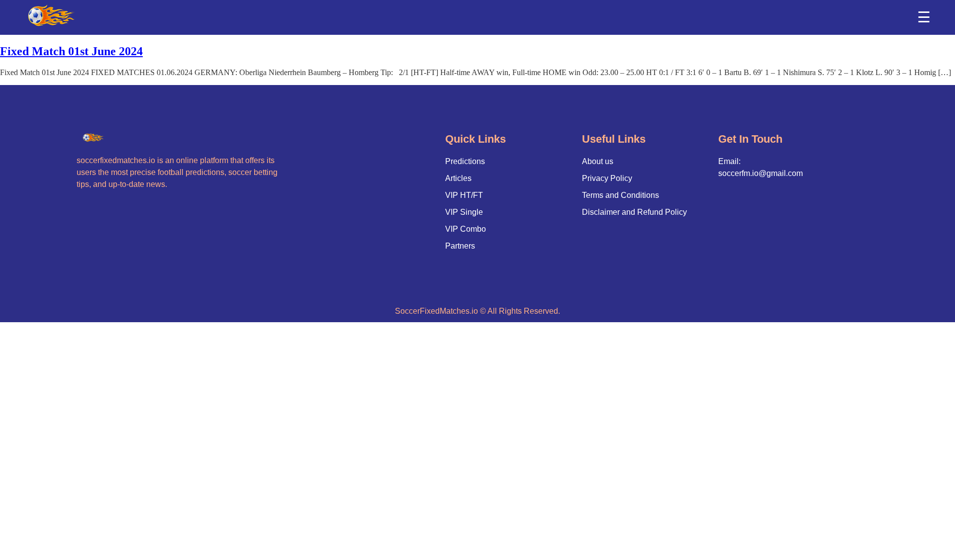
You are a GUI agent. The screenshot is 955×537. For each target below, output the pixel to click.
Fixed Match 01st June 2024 (71, 51)
